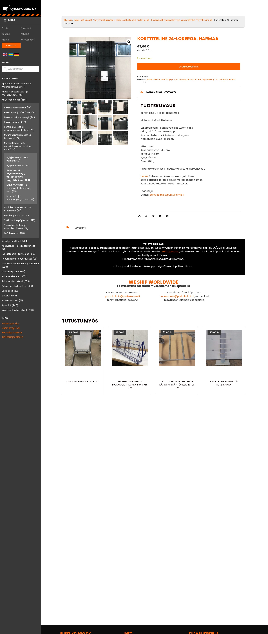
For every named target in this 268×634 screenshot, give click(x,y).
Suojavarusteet (10, 300)
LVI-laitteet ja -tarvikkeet (15, 253)
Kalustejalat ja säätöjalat (17, 112)
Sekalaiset (7, 290)
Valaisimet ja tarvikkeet (14, 310)
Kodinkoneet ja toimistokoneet (18, 245)
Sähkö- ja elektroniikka (14, 286)
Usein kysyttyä (11, 328)
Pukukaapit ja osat (14, 215)
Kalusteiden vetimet (15, 107)
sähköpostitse (170, 251)
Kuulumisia (26, 28)
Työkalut (6, 305)
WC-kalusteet (11, 233)
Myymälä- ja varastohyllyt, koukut (18, 198)
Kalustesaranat (12, 122)
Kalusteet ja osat (11, 99)
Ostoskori (11, 45)
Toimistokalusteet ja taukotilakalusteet (15, 227)
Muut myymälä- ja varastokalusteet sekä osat (18, 188)
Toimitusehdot (10, 323)
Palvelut (25, 34)
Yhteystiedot (28, 39)
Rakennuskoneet (11, 276)
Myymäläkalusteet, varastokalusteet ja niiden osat (18, 146)
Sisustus (6, 295)
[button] (129, 42)
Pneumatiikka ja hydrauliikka (17, 258)
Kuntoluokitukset (12, 332)
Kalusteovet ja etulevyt (16, 117)
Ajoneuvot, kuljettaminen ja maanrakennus (16, 85)
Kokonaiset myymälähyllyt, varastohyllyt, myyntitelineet (16, 175)
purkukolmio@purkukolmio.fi (167, 195)
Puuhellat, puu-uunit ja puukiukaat (20, 263)
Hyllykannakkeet (15, 165)
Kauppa (6, 34)
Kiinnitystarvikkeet (11, 241)
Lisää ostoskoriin (189, 66)
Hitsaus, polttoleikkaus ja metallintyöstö (15, 93)
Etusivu (5, 28)
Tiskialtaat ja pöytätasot (17, 220)
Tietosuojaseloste (12, 337)
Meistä (5, 39)
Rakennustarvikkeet (12, 281)
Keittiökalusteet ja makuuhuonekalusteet (16, 128)
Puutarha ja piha (11, 271)
